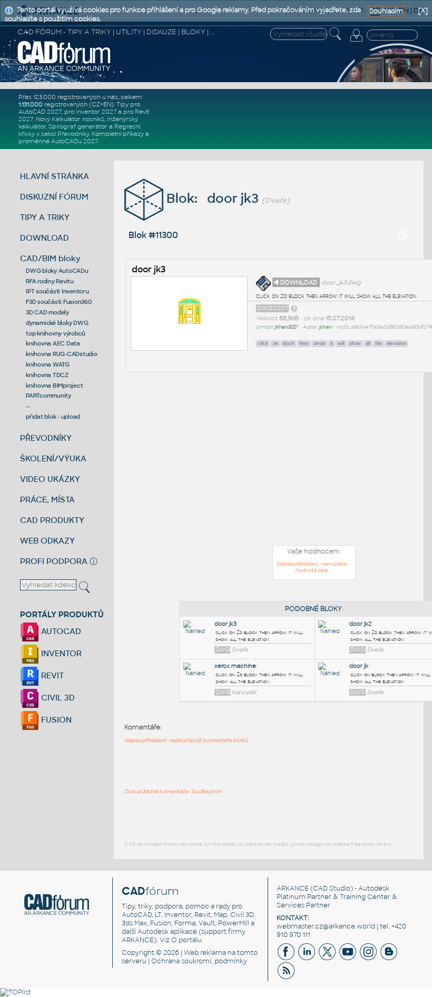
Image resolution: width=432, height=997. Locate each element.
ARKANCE (293, 888)
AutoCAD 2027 (40, 111)
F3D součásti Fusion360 (59, 301)
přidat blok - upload (53, 416)
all (368, 343)
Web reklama (205, 953)
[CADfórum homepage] (64, 70)
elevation (396, 343)
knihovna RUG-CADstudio (61, 354)
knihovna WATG (48, 364)
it (331, 343)
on (275, 343)
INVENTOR (60, 653)
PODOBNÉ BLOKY (313, 609)
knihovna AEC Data (53, 343)
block (288, 343)
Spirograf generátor (77, 126)
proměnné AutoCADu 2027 (58, 141)
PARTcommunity (48, 395)
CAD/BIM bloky (50, 258)
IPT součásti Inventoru (57, 291)
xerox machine (235, 666)
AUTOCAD (60, 631)
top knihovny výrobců (55, 333)
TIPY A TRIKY (45, 217)
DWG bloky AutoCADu (57, 270)
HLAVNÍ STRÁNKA (54, 176)
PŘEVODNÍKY (46, 438)
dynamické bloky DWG (57, 323)
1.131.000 (30, 104)
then (304, 343)
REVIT (51, 675)
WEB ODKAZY (47, 541)
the (378, 343)
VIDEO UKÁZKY (50, 479)
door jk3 (148, 269)
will (341, 343)
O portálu (186, 940)
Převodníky (73, 133)
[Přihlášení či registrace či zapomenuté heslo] (356, 41)
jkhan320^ (287, 327)
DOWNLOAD (44, 238)
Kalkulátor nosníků (78, 119)
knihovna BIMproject (54, 385)
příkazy (133, 133)
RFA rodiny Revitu (50, 281)
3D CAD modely (47, 312)
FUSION (55, 720)
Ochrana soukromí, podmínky (199, 961)
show (355, 343)
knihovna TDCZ (47, 375)
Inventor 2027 (96, 111)
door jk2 (360, 623)
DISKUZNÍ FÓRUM (54, 197)
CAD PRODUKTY (52, 520)
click (263, 343)
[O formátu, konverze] (294, 308)
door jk (358, 666)
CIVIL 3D (57, 698)
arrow (319, 343)
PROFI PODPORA (53, 561)
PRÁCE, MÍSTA (47, 500)
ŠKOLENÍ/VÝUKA (53, 458)
